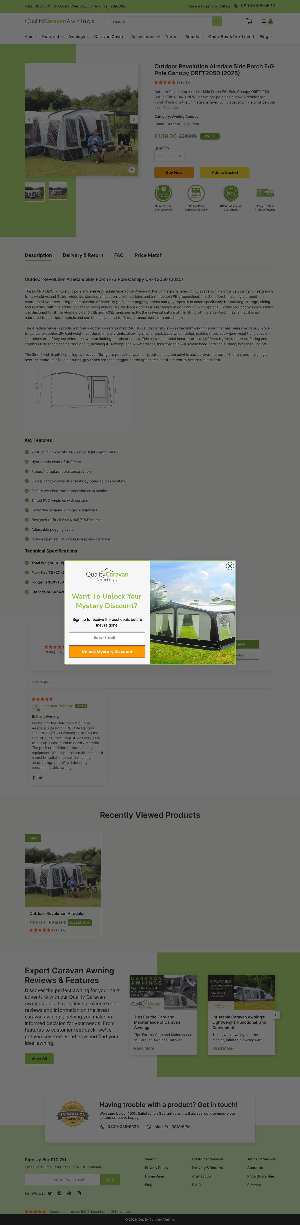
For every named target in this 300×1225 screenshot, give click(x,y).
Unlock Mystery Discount (107, 651)
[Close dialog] (230, 566)
